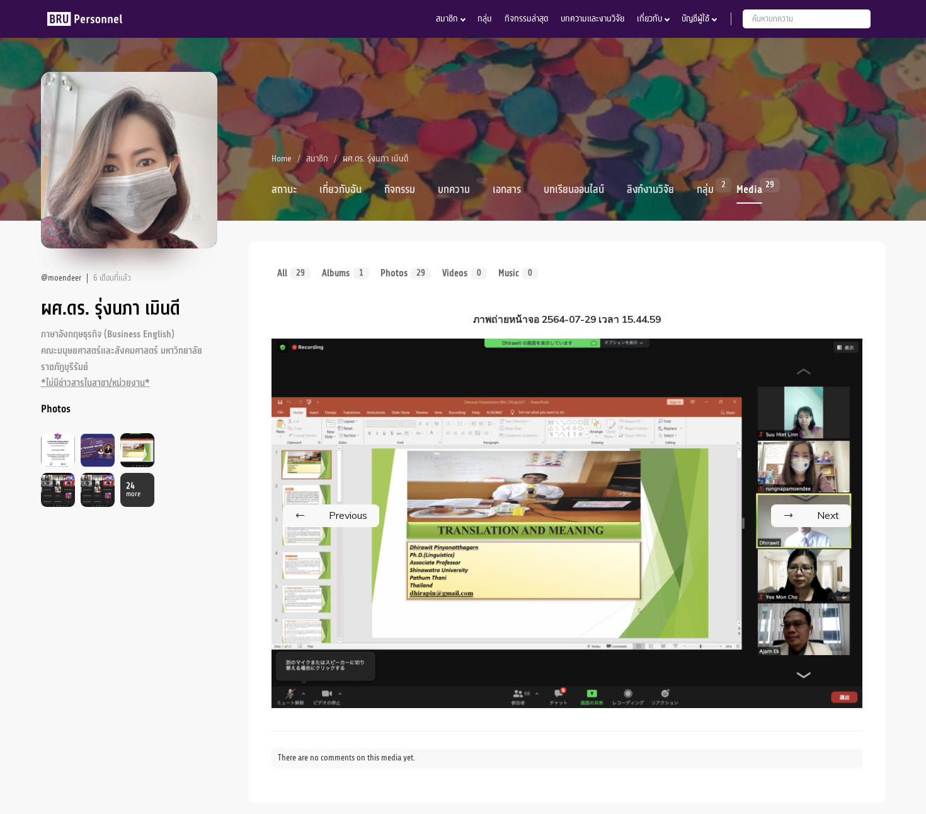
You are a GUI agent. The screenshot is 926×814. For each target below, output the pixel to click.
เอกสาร (507, 190)
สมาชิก (447, 18)
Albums (342, 273)
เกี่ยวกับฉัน (340, 190)
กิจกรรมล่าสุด (526, 18)
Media (749, 188)
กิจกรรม (399, 190)
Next (828, 515)
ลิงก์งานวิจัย (650, 190)
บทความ (454, 190)
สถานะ (284, 190)
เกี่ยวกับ (649, 18)
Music (515, 273)
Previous (348, 515)
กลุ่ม (484, 18)
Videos (461, 273)
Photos (402, 273)
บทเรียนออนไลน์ (574, 190)
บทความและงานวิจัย (592, 18)
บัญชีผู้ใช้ (695, 18)
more (133, 490)
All (291, 273)
